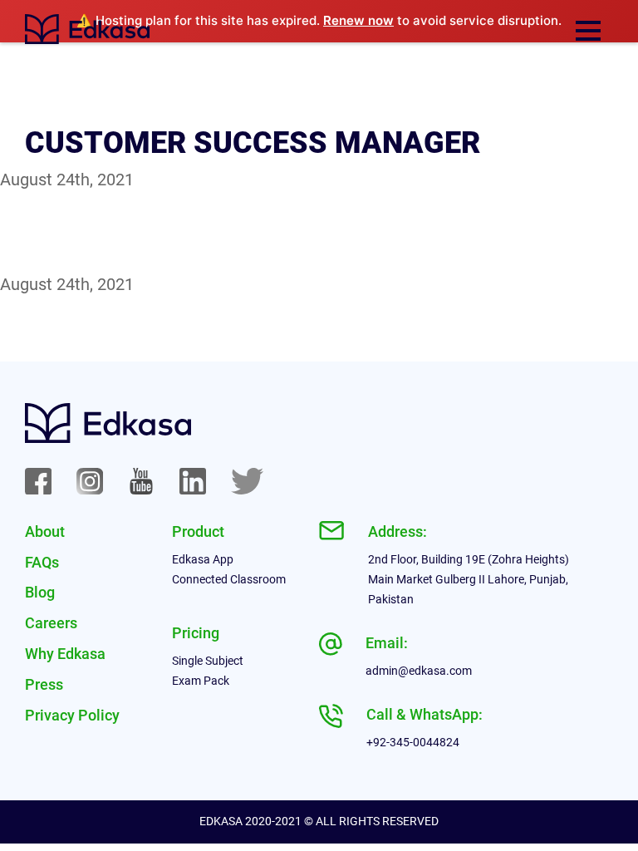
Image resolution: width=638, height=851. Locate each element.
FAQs (42, 562)
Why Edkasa (65, 653)
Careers (51, 623)
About (45, 531)
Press (44, 684)
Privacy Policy (72, 715)
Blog (40, 592)
